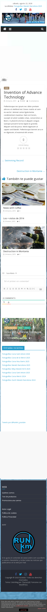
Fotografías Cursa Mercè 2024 (14, 376)
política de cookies (22, 606)
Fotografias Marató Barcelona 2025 (28, 6)
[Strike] (13, 288)
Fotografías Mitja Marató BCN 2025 (16, 369)
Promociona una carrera (11, 500)
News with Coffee (12, 207)
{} (30, 289)
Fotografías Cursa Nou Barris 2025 (15, 361)
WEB (6, 88)
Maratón (37, 328)
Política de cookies (9, 513)
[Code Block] (24, 288)
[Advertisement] (23, 56)
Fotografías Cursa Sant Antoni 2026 (16, 354)
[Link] (27, 288)
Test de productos (9, 496)
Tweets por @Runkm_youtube (14, 422)
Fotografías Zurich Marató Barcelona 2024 (18, 380)
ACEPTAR (23, 610)
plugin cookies (42, 608)
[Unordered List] (18, 288)
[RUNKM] (4, 29)
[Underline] (10, 288)
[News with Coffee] (23, 184)
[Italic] (7, 288)
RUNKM (22, 101)
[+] (33, 289)
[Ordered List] (15, 288)
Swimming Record (13, 160)
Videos (13, 328)
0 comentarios (34, 101)
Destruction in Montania (31, 171)
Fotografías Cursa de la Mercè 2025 (16, 358)
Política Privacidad (9, 517)
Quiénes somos (8, 493)
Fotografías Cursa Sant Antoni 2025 (16, 372)
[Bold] (4, 288)
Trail (6, 328)
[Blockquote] (21, 288)
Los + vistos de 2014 (13, 218)
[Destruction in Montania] (23, 228)
